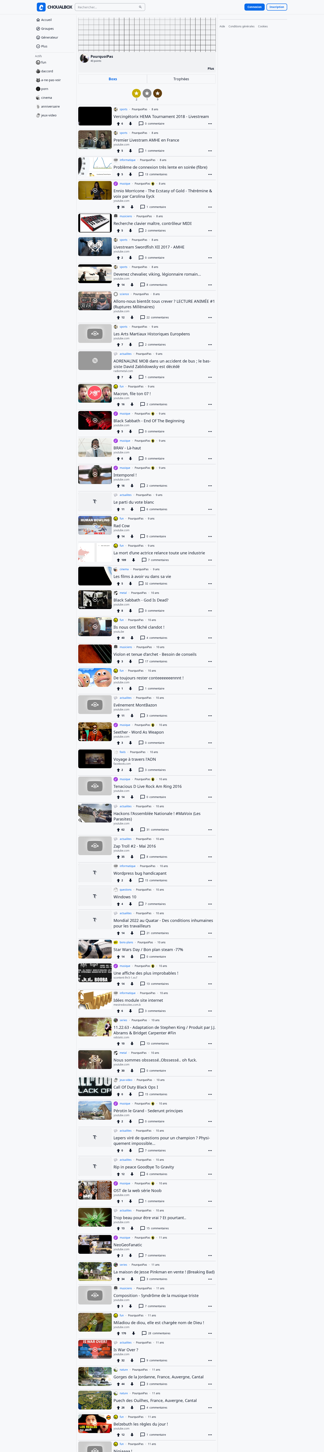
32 (156, 583)
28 (159, 1333)
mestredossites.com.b (127, 1005)
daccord (47, 71)
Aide (222, 26)
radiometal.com (123, 371)
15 (156, 880)
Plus (44, 46)
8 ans (155, 109)
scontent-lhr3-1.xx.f (125, 977)
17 (156, 661)
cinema (46, 97)
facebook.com (122, 764)
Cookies (263, 26)
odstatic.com (121, 1037)
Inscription (277, 7)
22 (158, 317)
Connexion (255, 7)
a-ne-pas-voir (51, 80)
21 (158, 933)
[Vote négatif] (130, 123)
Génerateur (49, 37)
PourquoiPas (139, 109)
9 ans (155, 327)
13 (156, 174)
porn (44, 89)
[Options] (210, 123)
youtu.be (119, 631)
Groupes (47, 28)
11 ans (163, 1237)
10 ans (155, 593)
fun (43, 62)
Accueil (46, 20)
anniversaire (50, 106)
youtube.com (121, 144)
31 (158, 830)
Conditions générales (242, 26)
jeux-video (48, 115)
